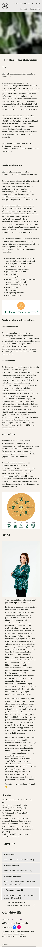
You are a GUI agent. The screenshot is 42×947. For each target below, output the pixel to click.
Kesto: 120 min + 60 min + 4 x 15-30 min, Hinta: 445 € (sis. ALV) (19, 894)
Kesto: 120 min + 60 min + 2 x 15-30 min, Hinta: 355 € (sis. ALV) (19, 880)
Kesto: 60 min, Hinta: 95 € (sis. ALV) (18, 868)
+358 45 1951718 (16, 919)
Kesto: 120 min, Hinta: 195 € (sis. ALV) (19, 857)
